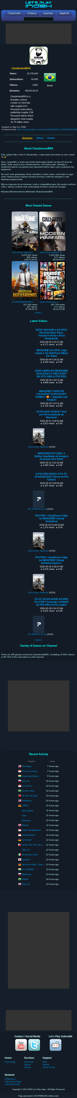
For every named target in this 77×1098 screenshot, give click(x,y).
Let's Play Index (12, 1084)
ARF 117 (26, 850)
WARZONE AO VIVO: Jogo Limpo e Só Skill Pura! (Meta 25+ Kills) (51, 353)
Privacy (46, 1064)
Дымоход (26, 874)
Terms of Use (49, 1067)
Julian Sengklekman (31, 830)
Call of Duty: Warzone (38, 447)
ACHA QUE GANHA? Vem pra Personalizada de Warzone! (51, 414)
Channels (28, 1062)
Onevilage (27, 766)
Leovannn (27, 786)
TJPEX (25, 805)
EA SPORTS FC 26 (37, 509)
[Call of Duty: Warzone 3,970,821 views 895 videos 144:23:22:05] (25, 212)
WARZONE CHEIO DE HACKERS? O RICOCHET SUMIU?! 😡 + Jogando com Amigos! (51, 395)
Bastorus (26, 820)
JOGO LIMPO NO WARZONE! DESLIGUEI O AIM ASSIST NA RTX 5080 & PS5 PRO (51, 373)
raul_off (25, 781)
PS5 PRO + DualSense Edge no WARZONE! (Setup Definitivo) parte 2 (51, 560)
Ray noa (26, 884)
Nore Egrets (27, 810)
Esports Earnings (13, 1081)
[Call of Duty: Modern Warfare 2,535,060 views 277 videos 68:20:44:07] (52, 212)
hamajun (26, 859)
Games (51, 138)
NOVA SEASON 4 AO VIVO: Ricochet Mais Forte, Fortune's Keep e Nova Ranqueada (51, 334)
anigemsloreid (28, 835)
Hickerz (25, 825)
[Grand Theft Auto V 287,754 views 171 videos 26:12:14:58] (52, 262)
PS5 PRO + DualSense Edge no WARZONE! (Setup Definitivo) (51, 518)
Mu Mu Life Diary (30, 795)
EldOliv (25, 879)
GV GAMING (28, 869)
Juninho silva (28, 790)
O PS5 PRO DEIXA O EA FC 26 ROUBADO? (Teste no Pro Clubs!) (51, 476)
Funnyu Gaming (29, 771)
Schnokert (27, 840)
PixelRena (27, 800)
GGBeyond (10, 1079)
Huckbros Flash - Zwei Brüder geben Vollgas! (43, 864)
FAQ (45, 1062)
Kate (24, 815)
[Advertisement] (38, 34)
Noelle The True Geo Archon (35, 844)
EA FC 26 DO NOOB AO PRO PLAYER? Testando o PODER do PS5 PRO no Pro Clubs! (51, 602)
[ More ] (38, 313)
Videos (40, 138)
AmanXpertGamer (30, 776)
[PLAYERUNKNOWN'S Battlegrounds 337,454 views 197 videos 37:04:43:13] (25, 262)
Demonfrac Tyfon (30, 854)
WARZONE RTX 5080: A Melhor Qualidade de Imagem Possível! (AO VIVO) (51, 456)
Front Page (10, 1062)
